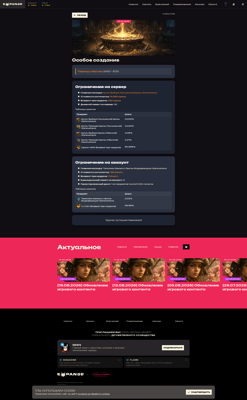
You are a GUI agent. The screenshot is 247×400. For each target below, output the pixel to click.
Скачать (146, 4)
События (173, 247)
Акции (158, 247)
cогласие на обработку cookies (94, 394)
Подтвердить (200, 392)
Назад (81, 15)
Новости (133, 4)
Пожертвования (182, 4)
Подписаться (173, 348)
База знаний (162, 4)
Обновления (140, 247)
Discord (213, 4)
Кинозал (199, 4)
